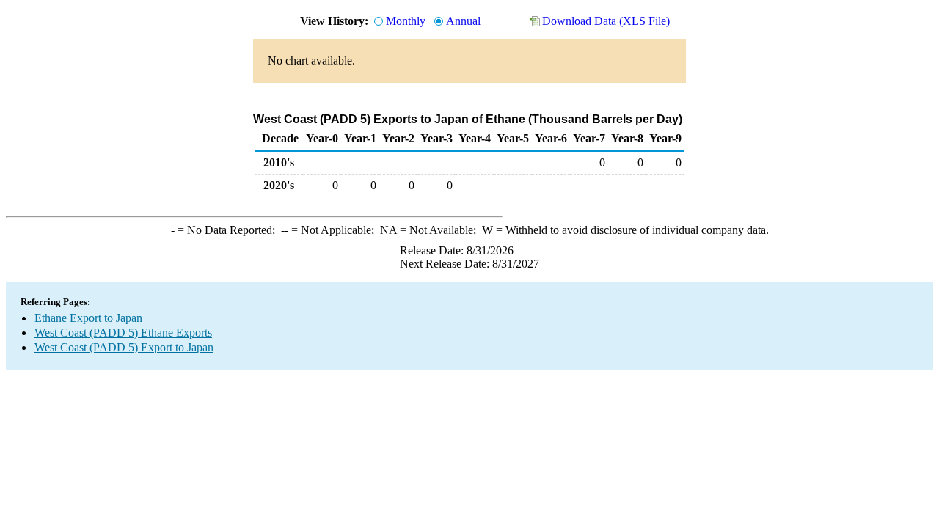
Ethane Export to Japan (88, 318)
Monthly (405, 21)
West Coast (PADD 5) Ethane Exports (123, 332)
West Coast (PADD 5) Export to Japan (123, 347)
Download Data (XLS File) (606, 21)
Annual (463, 21)
